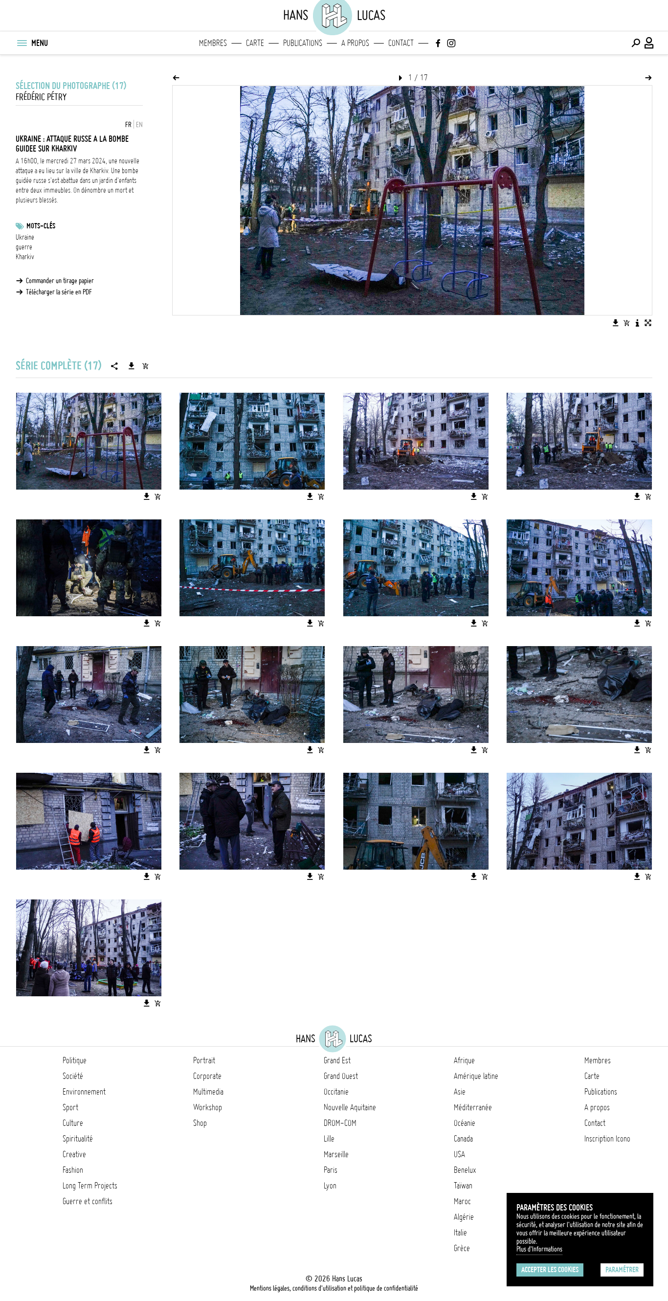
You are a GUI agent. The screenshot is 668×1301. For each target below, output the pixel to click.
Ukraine (25, 237)
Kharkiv (25, 256)
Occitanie (336, 1092)
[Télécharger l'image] (615, 322)
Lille (329, 1139)
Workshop (207, 1107)
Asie (460, 1092)
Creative (74, 1154)
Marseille (336, 1154)
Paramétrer (622, 1269)
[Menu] (21, 43)
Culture (73, 1123)
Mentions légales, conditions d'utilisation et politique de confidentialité (334, 1288)
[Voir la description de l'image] (637, 322)
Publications (302, 43)
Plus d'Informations (539, 1249)
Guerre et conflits (87, 1201)
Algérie (464, 1217)
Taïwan (463, 1185)
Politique (75, 1060)
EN (139, 124)
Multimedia (208, 1092)
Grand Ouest (341, 1076)
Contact (401, 43)
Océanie (464, 1123)
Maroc (462, 1201)
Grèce (462, 1248)
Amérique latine (476, 1076)
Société (73, 1076)
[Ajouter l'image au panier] (626, 322)
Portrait (204, 1060)
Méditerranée (473, 1107)
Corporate (207, 1076)
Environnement (84, 1092)
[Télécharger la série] (131, 365)
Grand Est (337, 1060)
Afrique (464, 1060)
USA (459, 1154)
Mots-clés (40, 226)
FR (128, 124)
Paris (330, 1170)
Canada (463, 1139)
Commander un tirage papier (60, 280)
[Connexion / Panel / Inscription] (649, 43)
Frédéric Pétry (41, 97)
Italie (460, 1232)
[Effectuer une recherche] (636, 43)
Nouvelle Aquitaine (350, 1107)
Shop (200, 1123)
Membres (213, 43)
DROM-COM (340, 1123)
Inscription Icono (607, 1139)
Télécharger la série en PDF (59, 292)
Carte (255, 43)
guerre (24, 247)
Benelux (465, 1170)
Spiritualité (78, 1139)
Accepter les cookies (550, 1269)
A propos (355, 43)
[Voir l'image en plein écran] (648, 322)
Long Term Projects (90, 1185)
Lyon (330, 1185)
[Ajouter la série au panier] (145, 365)
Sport (70, 1107)
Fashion (73, 1170)
